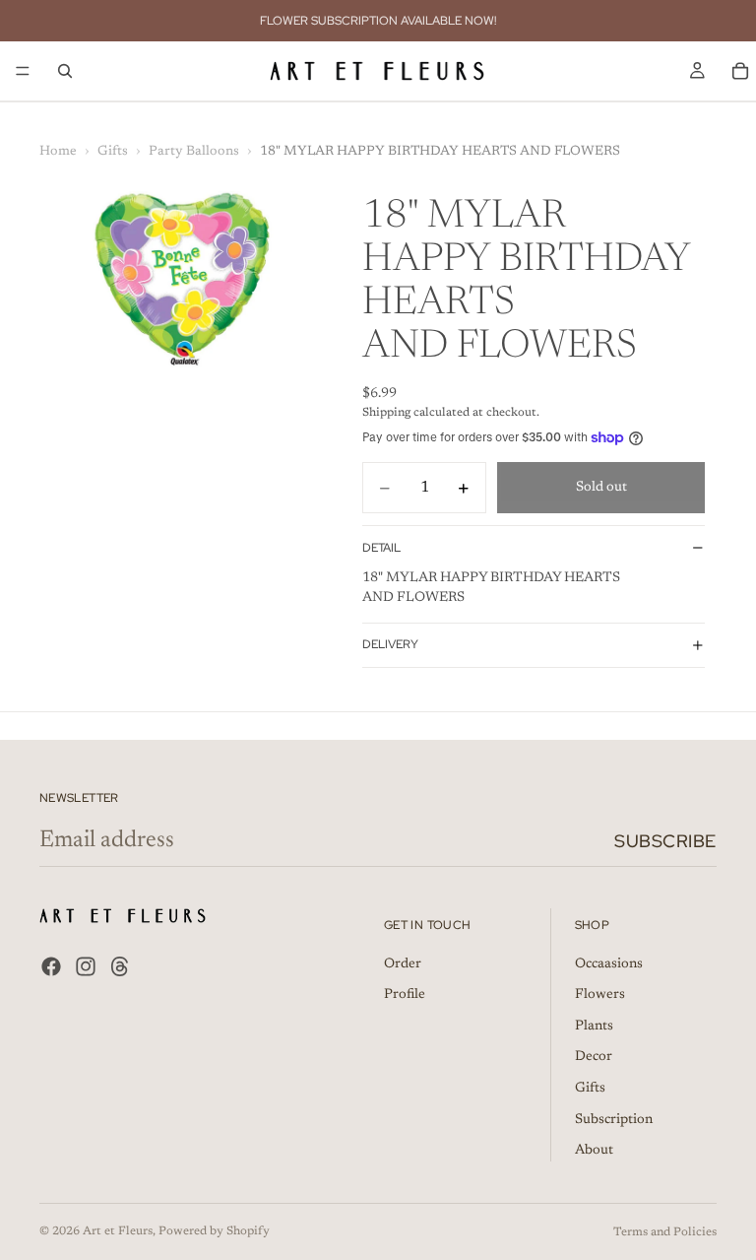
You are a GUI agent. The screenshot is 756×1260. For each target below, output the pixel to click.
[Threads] (120, 967)
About (594, 1152)
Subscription (614, 1120)
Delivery (390, 644)
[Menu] (22, 71)
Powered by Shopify (214, 1231)
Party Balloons (194, 152)
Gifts (112, 152)
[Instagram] (85, 967)
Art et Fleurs (118, 1231)
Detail (381, 548)
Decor (593, 1058)
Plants (594, 1026)
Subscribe (665, 840)
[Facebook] (51, 967)
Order (402, 964)
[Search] (65, 71)
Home (58, 152)
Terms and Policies (665, 1232)
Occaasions (609, 964)
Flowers (600, 996)
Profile (404, 996)
